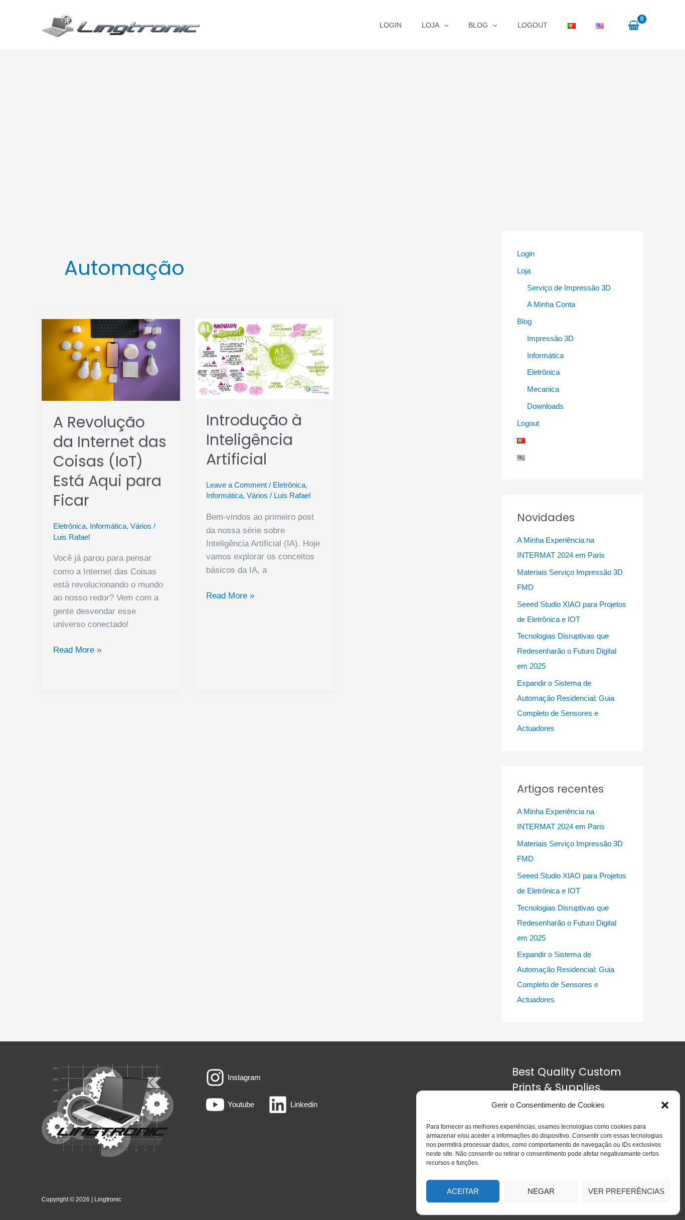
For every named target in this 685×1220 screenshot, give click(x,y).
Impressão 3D (550, 338)
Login (391, 25)
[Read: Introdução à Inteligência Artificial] (264, 358)
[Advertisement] (342, 126)
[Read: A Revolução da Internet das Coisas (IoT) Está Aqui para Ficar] (111, 359)
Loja (430, 25)
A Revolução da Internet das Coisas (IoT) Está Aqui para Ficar (109, 461)
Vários (140, 526)
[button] (665, 1105)
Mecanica (543, 389)
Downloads (545, 406)
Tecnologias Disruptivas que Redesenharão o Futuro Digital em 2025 (566, 651)
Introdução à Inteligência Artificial (254, 439)
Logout (533, 25)
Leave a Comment (236, 485)
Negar (541, 1191)
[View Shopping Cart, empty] (633, 25)
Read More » (77, 650)
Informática (108, 526)
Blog (478, 25)
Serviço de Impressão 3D (569, 287)
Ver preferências (626, 1191)
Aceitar (463, 1191)
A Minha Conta (551, 304)
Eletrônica (69, 526)
